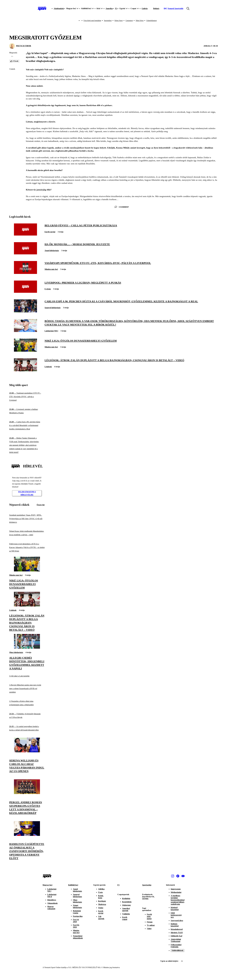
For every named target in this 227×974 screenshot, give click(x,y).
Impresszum (176, 889)
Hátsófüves (51, 900)
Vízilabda (126, 914)
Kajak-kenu (101, 897)
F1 (116, 8)
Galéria (145, 8)
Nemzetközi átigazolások (78, 937)
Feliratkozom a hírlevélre (27, 493)
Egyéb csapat (124, 918)
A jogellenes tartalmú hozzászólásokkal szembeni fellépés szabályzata (177, 900)
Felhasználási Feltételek (176, 946)
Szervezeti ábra (177, 921)
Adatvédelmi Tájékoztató (176, 940)
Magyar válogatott (51, 908)
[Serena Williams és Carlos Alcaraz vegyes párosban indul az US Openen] (27, 752)
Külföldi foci (73, 885)
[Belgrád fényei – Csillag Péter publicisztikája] (25, 235)
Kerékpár (102, 901)
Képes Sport (119, 20)
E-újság (48, 289)
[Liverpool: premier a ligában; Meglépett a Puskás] (25, 292)
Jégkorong (126, 905)
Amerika (109, 8)
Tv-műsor (151, 925)
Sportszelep (146, 885)
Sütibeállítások (177, 950)
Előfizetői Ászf (176, 936)
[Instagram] (172, 876)
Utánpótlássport (151, 20)
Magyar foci (47, 885)
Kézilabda (126, 898)
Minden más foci (51, 269)
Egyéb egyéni (50, 232)
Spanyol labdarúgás (53, 308)
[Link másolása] (12, 56)
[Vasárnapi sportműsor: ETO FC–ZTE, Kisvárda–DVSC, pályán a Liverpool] (25, 273)
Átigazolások (52, 903)
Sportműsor (108, 20)
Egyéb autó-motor (149, 916)
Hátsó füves (140, 20)
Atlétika (101, 889)
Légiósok (48, 367)
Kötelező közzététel (175, 908)
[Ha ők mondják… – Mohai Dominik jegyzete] (25, 254)
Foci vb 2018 (76, 921)
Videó (149, 929)
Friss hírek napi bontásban (92, 20)
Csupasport (129, 20)
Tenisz (100, 908)
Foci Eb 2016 (76, 926)
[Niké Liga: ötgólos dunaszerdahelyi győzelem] (25, 351)
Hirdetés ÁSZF (177, 933)
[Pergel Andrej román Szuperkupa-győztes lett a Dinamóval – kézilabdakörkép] (27, 793)
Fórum (149, 922)
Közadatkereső (177, 929)
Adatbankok (59, 8)
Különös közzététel (175, 925)
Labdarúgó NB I (51, 331)
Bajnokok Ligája (77, 912)
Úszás (100, 892)
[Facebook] (177, 876)
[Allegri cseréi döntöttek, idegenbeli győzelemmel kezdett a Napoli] (27, 648)
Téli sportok (101, 917)
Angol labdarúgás (52, 251)
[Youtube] (183, 876)
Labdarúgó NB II (51, 895)
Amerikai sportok (126, 909)
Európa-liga (78, 916)
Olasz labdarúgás (16, 652)
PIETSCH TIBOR (23, 46)
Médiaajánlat (176, 892)
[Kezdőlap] (42, 9)
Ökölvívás (102, 904)
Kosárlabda (126, 902)
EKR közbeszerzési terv (176, 915)
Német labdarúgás (77, 906)
